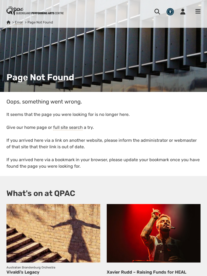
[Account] (182, 11)
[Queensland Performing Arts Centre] (8, 22)
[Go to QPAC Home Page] (35, 10)
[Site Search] (157, 11)
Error (19, 22)
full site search (68, 127)
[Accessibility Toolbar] (170, 11)
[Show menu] (196, 11)
